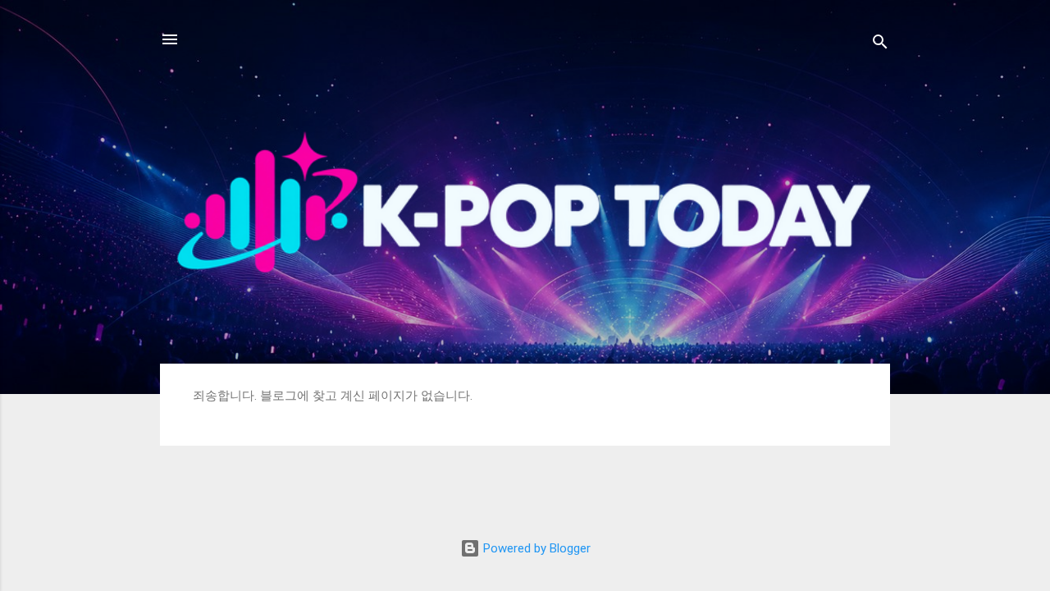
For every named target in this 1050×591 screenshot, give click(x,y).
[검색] (880, 45)
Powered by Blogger (535, 548)
